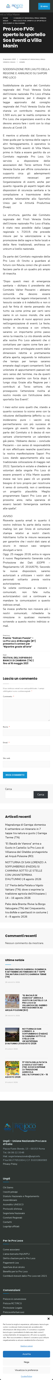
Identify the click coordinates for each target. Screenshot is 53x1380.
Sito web (6, 758)
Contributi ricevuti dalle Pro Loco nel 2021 (25, 1276)
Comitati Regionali (12, 1217)
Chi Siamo (8, 1187)
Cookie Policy (26, 1376)
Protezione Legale (12, 1307)
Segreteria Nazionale (14, 1213)
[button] (48, 1318)
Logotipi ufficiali (11, 1226)
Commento (8, 696)
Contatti (7, 1222)
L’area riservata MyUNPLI (16, 1254)
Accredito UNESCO (13, 1204)
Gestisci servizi (26, 1346)
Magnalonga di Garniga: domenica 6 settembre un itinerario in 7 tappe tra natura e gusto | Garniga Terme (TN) (25, 973)
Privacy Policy (10, 1164)
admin (22, 62)
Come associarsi (11, 1249)
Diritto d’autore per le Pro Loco (19, 1258)
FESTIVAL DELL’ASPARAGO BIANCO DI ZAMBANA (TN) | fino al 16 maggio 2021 (18, 659)
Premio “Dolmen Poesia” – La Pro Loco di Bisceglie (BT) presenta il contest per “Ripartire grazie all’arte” (19, 641)
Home (5, 18)
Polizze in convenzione (14, 1299)
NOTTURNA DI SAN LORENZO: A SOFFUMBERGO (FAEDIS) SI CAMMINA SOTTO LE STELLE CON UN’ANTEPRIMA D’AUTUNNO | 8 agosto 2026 (25, 871)
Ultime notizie (14, 960)
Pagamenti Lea (11, 1262)
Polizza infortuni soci (13, 1312)
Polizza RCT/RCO (12, 1303)
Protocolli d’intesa (12, 1209)
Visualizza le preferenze (26, 1370)
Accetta (27, 1354)
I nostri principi (10, 1192)
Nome (6, 727)
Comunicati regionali (24, 18)
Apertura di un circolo (14, 1267)
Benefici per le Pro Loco (15, 1271)
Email (6, 742)
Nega (26, 1362)
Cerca (8, 789)
